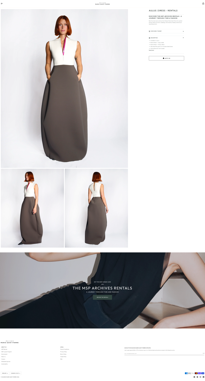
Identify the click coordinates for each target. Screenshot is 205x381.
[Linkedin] (203, 377)
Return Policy (63, 354)
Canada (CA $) (15, 373)
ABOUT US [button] (3, 347)
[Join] (203, 353)
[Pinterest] (197, 377)
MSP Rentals (4, 349)
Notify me (167, 58)
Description (154, 37)
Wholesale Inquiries (5, 361)
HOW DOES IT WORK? (156, 31)
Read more (151, 50)
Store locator (4, 354)
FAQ (61, 359)
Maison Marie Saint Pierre (9, 377)
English (4, 373)
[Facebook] (194, 377)
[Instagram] (200, 377)
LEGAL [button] (62, 347)
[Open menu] (3, 3)
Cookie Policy (63, 356)
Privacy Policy (63, 351)
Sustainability (4, 364)
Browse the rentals (102, 297)
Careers (3, 359)
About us (3, 356)
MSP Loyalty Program (6, 351)
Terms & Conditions (64, 349)
